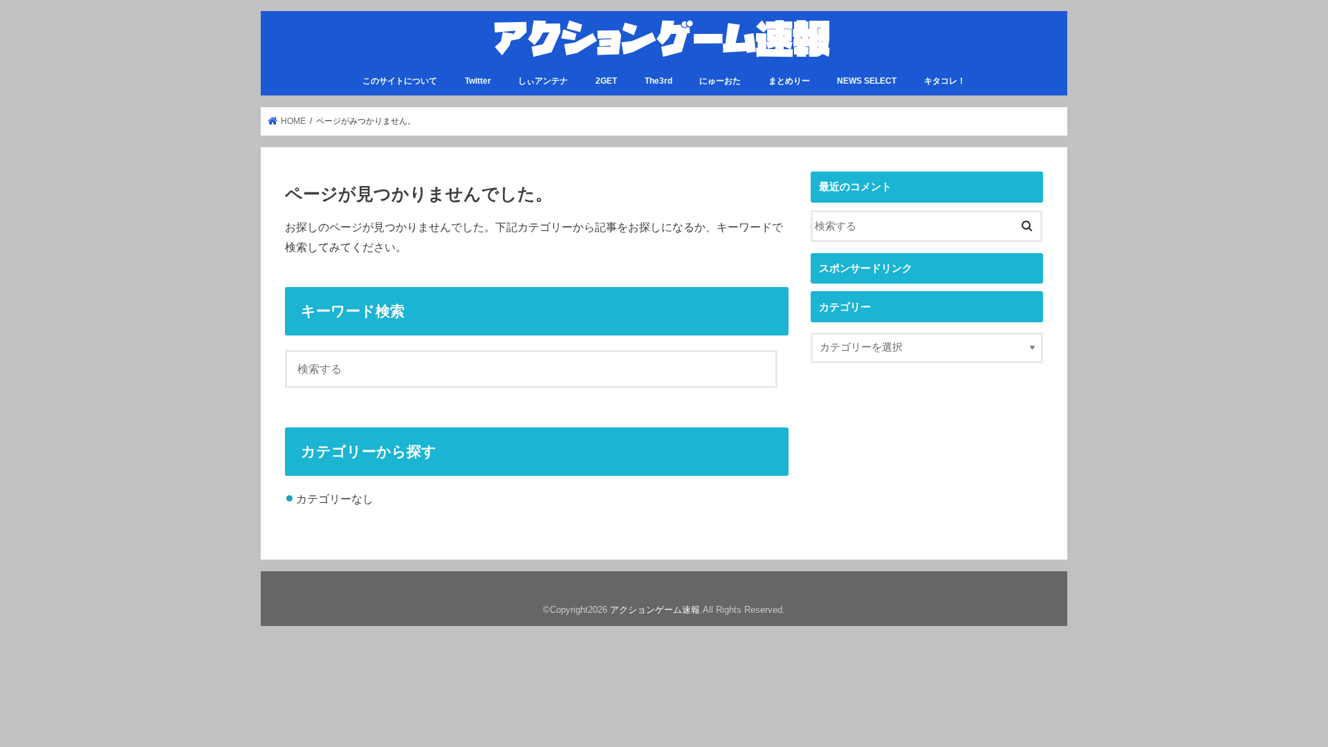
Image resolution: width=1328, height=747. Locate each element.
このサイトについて (399, 81)
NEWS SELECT (866, 81)
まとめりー (789, 81)
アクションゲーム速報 (655, 610)
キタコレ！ (945, 81)
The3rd (658, 81)
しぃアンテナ (543, 81)
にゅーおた (720, 81)
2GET (606, 81)
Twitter (478, 81)
